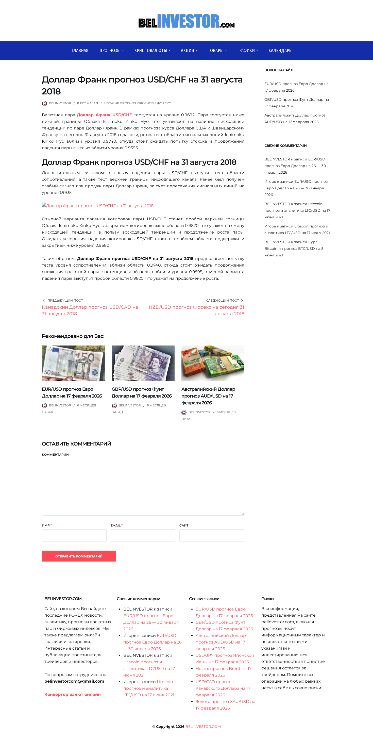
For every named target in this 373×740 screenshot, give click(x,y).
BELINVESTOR (60, 103)
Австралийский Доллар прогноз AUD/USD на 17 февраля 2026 (208, 396)
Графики (246, 50)
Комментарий (56, 454)
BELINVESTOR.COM (203, 726)
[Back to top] (368, 735)
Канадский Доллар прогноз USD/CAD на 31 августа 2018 (90, 310)
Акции (187, 50)
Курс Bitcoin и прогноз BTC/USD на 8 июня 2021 (294, 248)
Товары (216, 50)
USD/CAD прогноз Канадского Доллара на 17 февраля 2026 (223, 688)
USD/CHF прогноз (120, 103)
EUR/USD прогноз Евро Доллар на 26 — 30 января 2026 (295, 166)
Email (117, 525)
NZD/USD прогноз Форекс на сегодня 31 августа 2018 (196, 310)
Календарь (279, 50)
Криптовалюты (150, 50)
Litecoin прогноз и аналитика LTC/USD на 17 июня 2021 (297, 210)
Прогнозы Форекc (154, 103)
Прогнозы (110, 50)
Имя (47, 525)
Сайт (183, 525)
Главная (80, 50)
